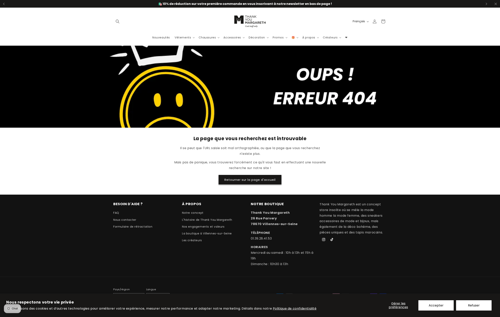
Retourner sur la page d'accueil (250, 180)
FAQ (116, 213)
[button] (117, 21)
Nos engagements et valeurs (203, 227)
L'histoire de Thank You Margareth (207, 220)
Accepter (436, 305)
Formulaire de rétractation (133, 227)
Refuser (474, 305)
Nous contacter (124, 220)
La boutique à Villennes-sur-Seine (207, 233)
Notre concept (193, 213)
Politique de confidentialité (295, 308)
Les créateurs (192, 240)
